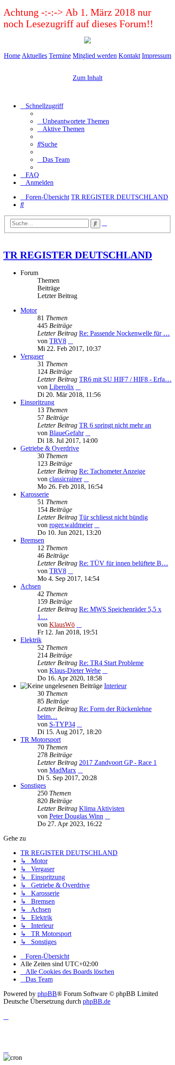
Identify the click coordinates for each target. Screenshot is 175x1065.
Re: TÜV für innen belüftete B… (123, 563)
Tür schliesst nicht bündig (113, 517)
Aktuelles (34, 55)
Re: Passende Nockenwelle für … (124, 333)
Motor (28, 310)
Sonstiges (33, 785)
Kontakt (129, 55)
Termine (60, 55)
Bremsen (32, 540)
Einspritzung (37, 402)
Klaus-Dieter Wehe (75, 670)
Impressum (156, 55)
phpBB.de (96, 1001)
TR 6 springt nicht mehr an (115, 425)
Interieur (115, 685)
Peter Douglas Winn (76, 816)
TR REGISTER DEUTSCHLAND (77, 255)
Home (12, 55)
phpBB (47, 993)
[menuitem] (73, 121)
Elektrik (31, 639)
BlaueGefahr (66, 432)
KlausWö (62, 624)
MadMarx (62, 770)
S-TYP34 (62, 724)
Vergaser (32, 356)
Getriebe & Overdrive (49, 448)
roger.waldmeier (71, 524)
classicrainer (65, 478)
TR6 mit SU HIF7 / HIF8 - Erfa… (125, 379)
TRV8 (57, 340)
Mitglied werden (95, 55)
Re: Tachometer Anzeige (112, 471)
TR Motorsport (40, 739)
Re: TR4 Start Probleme (111, 662)
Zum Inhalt (87, 77)
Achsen (30, 586)
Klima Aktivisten (101, 808)
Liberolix (61, 386)
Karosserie (34, 494)
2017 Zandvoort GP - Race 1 (118, 762)
